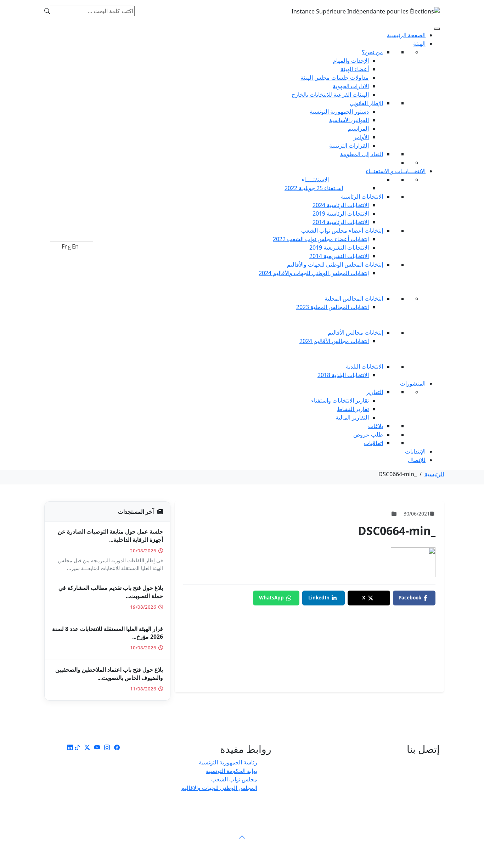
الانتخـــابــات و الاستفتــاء (396, 171)
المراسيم (358, 128)
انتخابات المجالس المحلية (354, 298)
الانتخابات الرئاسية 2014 (341, 222)
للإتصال (417, 460)
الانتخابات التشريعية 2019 (339, 247)
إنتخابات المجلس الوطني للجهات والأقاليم (335, 264)
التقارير (374, 392)
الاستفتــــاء (315, 179)
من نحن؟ (372, 52)
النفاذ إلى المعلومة (361, 154)
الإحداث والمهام (351, 60)
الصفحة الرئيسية (406, 35)
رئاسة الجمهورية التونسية (228, 762)
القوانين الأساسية (349, 120)
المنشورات (413, 383)
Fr (64, 246)
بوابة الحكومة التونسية (231, 771)
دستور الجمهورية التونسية (339, 111)
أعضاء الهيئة (355, 69)
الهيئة (419, 43)
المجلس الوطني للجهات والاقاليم (219, 788)
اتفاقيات (373, 443)
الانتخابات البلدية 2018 (343, 375)
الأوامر (361, 137)
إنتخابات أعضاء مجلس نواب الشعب (342, 230)
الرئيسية (434, 474)
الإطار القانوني (366, 103)
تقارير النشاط (353, 409)
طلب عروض (368, 434)
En (75, 246)
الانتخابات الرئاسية (362, 196)
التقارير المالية (352, 417)
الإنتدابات (415, 451)
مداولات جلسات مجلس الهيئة (334, 77)
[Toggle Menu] (437, 29)
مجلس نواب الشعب (234, 779)
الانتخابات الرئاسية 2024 (341, 205)
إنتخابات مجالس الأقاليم (355, 332)
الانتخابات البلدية (364, 366)
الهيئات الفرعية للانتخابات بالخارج (330, 94)
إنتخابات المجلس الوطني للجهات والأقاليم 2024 (314, 273)
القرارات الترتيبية (349, 145)
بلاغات (375, 426)
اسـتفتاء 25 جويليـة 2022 (314, 188)
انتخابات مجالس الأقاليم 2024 (334, 341)
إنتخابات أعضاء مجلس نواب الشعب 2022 (321, 239)
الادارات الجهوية (351, 86)
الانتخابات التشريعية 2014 (339, 256)
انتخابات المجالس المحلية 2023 (332, 307)
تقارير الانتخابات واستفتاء (340, 400)
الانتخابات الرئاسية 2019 (341, 213)
